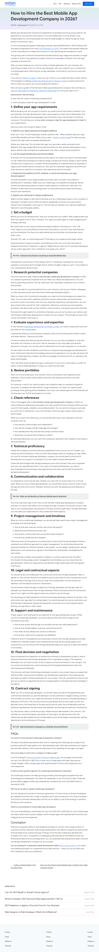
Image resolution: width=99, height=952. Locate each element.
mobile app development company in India (49, 81)
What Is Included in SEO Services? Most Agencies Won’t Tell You (34, 899)
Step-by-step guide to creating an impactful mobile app (34, 91)
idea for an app (29, 78)
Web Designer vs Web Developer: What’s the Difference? (31, 912)
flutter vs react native (62, 137)
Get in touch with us (68, 845)
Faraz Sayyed (22, 25)
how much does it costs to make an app (43, 757)
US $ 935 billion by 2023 (49, 49)
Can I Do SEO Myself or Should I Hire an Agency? (27, 892)
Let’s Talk (88, 4)
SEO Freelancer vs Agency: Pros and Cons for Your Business (32, 905)
